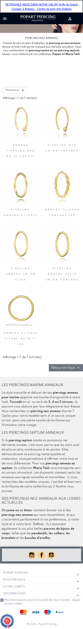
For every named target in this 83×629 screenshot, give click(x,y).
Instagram (32, 555)
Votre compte (14, 586)
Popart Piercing (15, 573)
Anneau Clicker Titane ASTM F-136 (21, 338)
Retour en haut (65, 367)
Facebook (41, 555)
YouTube (51, 555)
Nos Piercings (14, 579)
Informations (14, 593)
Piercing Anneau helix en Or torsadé (62, 274)
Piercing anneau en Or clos (21, 274)
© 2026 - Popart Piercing (42, 624)
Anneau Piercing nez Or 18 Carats (20, 151)
